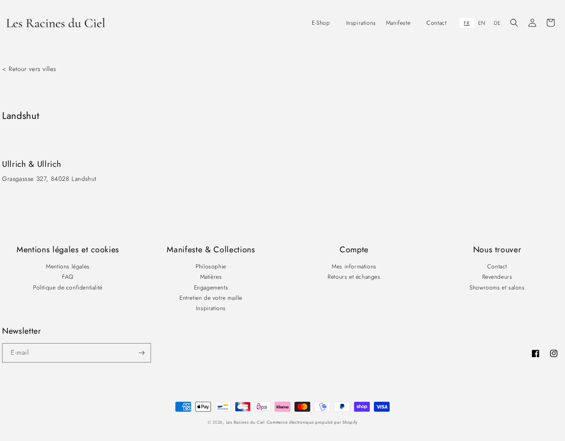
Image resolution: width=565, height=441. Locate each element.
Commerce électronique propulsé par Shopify (312, 422)
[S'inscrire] (141, 353)
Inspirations (211, 308)
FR (466, 23)
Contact (497, 266)
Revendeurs (497, 277)
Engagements (211, 287)
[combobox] (467, 23)
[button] (324, 22)
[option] (482, 23)
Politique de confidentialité (68, 287)
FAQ (68, 277)
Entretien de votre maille (211, 298)
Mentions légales (68, 266)
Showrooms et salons (496, 287)
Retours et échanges (354, 277)
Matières (211, 277)
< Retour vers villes (29, 69)
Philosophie (211, 266)
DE (497, 23)
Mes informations (354, 266)
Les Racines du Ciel (245, 422)
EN (482, 23)
